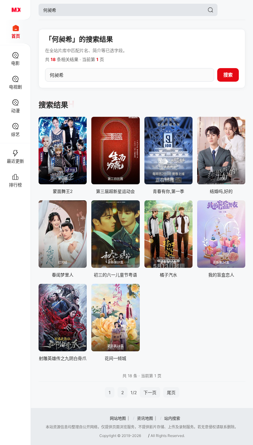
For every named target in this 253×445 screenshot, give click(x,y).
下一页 (149, 392)
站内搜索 (172, 418)
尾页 (171, 392)
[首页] (15, 10)
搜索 (228, 75)
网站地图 (118, 418)
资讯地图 (145, 418)
